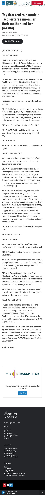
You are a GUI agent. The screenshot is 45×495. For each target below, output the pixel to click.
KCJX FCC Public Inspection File (14, 475)
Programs (7, 468)
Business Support (10, 452)
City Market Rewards (11, 457)
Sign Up (22, 393)
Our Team (7, 432)
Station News (8, 433)
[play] (3, 492)
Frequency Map (9, 470)
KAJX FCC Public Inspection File (14, 473)
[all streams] (42, 492)
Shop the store (9, 453)
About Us (7, 430)
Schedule (7, 467)
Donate (38, 3)
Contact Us (7, 437)
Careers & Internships (11, 435)
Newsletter (7, 438)
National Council (9, 455)
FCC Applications (9, 472)
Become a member (10, 448)
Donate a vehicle (9, 450)
